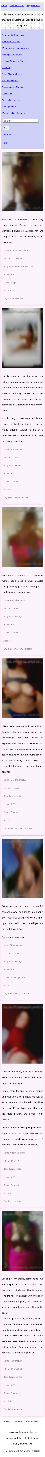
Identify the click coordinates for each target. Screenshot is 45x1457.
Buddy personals (9, 107)
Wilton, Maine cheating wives (15, 48)
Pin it (4, 143)
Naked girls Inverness (12, 54)
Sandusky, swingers (11, 41)
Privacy (6, 1421)
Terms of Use (31, 1421)
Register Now (33, 5)
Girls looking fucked (11, 100)
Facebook (7, 134)
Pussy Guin (7, 93)
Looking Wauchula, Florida (14, 61)
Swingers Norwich (10, 80)
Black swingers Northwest (14, 87)
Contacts (17, 1421)
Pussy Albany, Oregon (12, 74)
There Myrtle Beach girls (13, 35)
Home (4, 5)
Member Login (17, 5)
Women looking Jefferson (13, 113)
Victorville (6, 67)
